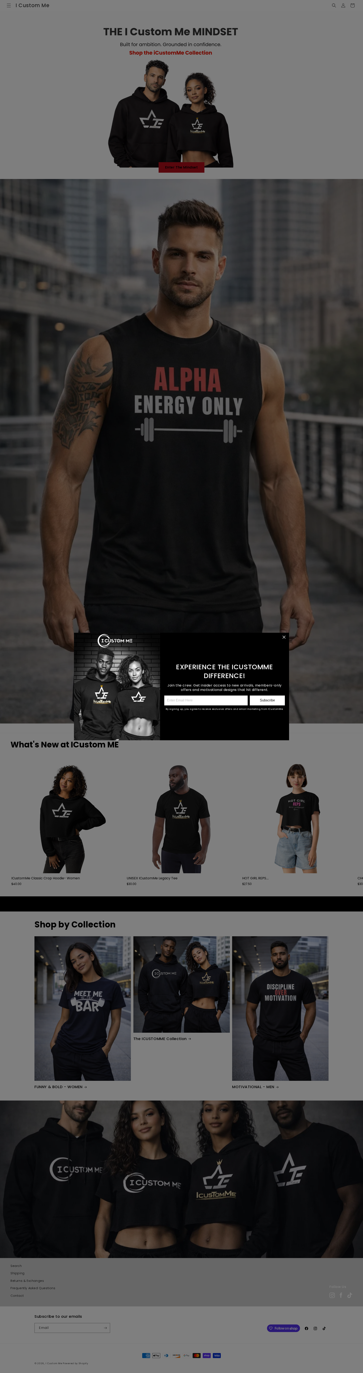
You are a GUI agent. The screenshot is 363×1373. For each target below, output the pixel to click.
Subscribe (267, 700)
